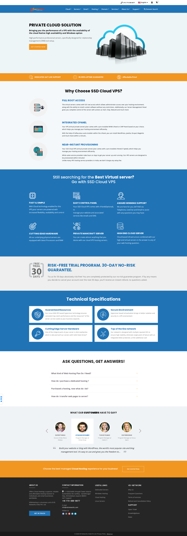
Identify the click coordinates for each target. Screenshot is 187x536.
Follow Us (65, 511)
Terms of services (134, 497)
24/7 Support (67, 498)
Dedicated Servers (101, 490)
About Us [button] (125, 9)
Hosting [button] (95, 9)
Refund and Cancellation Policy (139, 501)
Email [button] (86, 9)
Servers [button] (77, 9)
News (130, 517)
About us (110, 534)
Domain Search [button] (152, 9)
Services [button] (115, 9)
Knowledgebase (134, 513)
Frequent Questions (135, 493)
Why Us (131, 490)
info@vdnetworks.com (70, 507)
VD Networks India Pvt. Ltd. (42, 503)
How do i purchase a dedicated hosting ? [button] (70, 381)
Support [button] (136, 9)
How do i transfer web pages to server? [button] (69, 396)
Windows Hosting (101, 493)
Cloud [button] (68, 9)
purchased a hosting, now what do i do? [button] (69, 388)
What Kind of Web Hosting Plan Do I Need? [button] (71, 373)
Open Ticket (132, 509)
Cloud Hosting (100, 497)
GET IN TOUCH (39, 513)
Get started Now (38, 47)
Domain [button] (105, 9)
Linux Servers (100, 501)
